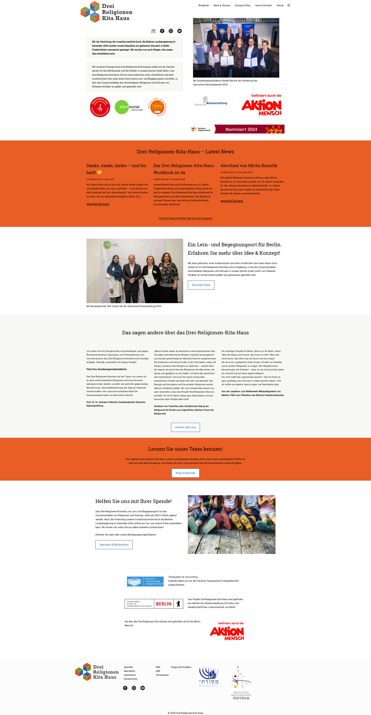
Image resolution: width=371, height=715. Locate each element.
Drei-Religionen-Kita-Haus (189, 713)
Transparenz (162, 675)
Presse (280, 5)
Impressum (130, 675)
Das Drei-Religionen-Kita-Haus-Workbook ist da (184, 169)
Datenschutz (131, 678)
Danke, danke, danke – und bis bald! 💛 (116, 169)
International (288, 5)
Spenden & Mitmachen (114, 544)
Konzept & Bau (242, 5)
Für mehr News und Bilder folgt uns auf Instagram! (185, 218)
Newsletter (129, 671)
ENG (158, 667)
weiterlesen (98, 204)
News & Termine (221, 5)
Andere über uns (185, 427)
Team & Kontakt (263, 5)
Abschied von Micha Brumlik (248, 165)
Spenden (128, 667)
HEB (158, 671)
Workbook (203, 5)
